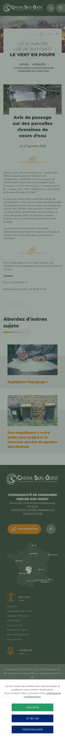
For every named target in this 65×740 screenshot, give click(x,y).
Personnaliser (32, 729)
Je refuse (32, 718)
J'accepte (32, 707)
